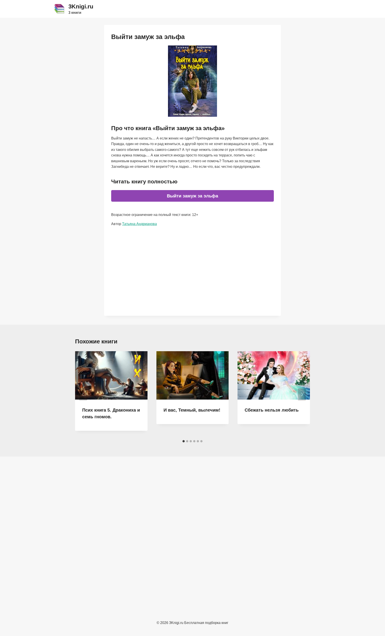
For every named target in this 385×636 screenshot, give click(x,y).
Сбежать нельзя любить (272, 410)
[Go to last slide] (83, 394)
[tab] (183, 441)
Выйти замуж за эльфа (192, 195)
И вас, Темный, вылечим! (192, 410)
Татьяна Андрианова (139, 224)
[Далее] (302, 394)
